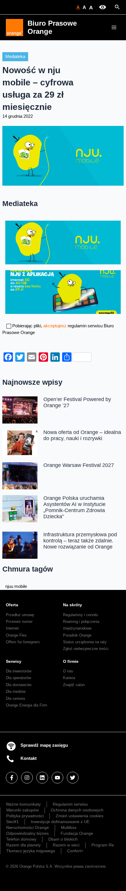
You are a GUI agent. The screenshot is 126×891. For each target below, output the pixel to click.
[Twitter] (73, 777)
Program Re (102, 845)
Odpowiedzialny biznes (27, 833)
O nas (68, 671)
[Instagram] (27, 777)
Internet (12, 628)
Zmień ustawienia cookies (79, 815)
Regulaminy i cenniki (80, 615)
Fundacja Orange (77, 833)
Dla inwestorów (18, 671)
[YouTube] (57, 777)
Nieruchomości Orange (27, 827)
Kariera (69, 678)
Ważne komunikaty (23, 804)
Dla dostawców (18, 685)
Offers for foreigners (23, 642)
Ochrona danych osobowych (77, 810)
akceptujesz (55, 326)
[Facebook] (12, 777)
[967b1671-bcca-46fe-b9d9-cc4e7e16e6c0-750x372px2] (63, 291)
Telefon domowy (21, 839)
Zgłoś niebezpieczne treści (85, 648)
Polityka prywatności (25, 815)
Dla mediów (15, 691)
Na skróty (72, 604)
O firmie (71, 661)
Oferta (12, 604)
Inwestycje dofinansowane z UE (60, 821)
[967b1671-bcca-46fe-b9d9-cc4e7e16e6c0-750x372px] (63, 242)
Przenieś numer (19, 621)
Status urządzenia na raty (85, 642)
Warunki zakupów (22, 810)
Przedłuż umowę (20, 615)
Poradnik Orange (77, 635)
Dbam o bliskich (63, 839)
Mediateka (15, 56)
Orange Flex (16, 635)
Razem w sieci (66, 845)
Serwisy (13, 661)
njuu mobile (16, 586)
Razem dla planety (23, 845)
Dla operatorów (18, 678)
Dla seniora (15, 698)
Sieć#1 (12, 821)
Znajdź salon (74, 685)
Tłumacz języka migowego (30, 850)
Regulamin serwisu (70, 804)
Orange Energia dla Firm (26, 705)
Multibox (68, 827)
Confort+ (75, 850)
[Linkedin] (42, 777)
